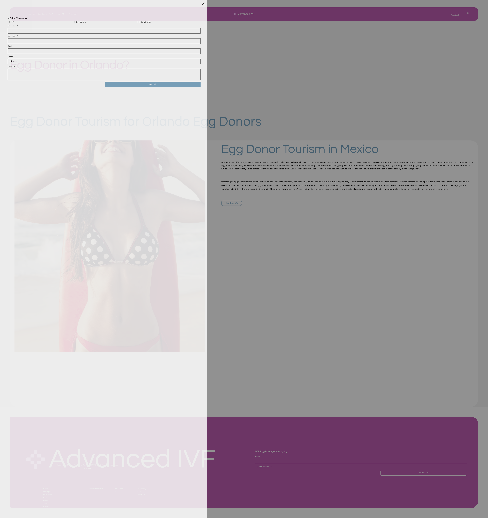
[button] (203, 4)
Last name (13, 36)
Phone (11, 56)
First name (13, 26)
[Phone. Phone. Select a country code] (11, 61)
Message (12, 66)
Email (10, 46)
